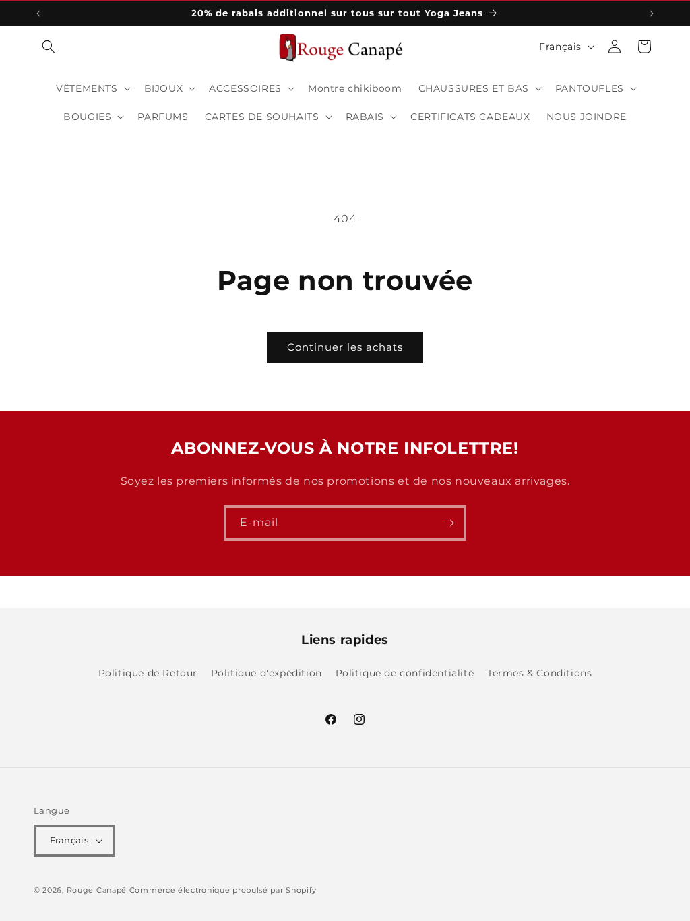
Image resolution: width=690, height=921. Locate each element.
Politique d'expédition (266, 673)
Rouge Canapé (98, 890)
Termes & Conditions (539, 673)
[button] (48, 46)
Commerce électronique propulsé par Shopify (223, 890)
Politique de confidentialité (405, 673)
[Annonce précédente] (38, 13)
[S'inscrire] (449, 523)
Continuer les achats (345, 346)
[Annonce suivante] (651, 13)
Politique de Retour (147, 673)
